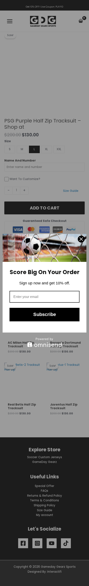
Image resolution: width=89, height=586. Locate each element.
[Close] (81, 239)
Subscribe (44, 314)
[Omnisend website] (44, 342)
